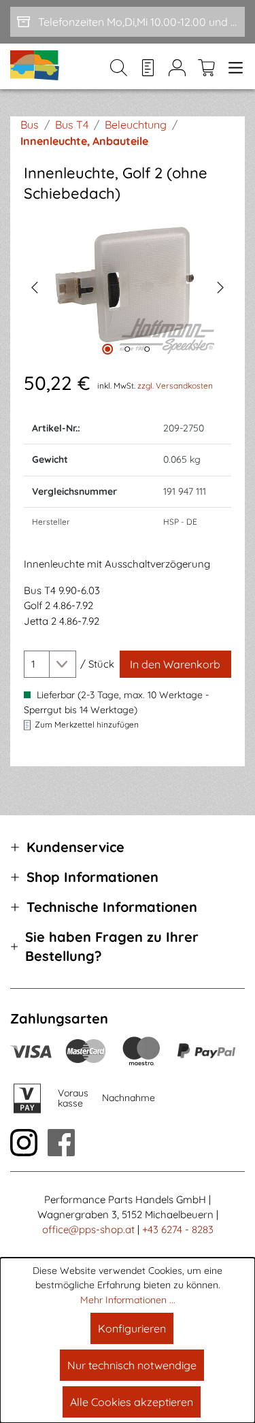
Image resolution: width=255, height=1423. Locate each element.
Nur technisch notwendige (132, 1365)
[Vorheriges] (34, 285)
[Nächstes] (221, 285)
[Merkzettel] (148, 66)
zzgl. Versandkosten (175, 385)
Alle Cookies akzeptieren (131, 1402)
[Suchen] (118, 66)
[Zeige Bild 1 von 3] (107, 349)
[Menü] (233, 66)
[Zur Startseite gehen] (35, 66)
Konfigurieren (132, 1328)
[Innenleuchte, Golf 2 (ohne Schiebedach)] (127, 286)
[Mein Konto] (177, 66)
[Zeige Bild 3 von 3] (147, 349)
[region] (127, 286)
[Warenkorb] (206, 66)
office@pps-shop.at (88, 1229)
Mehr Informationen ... (127, 1300)
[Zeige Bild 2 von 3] (127, 349)
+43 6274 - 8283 (178, 1229)
